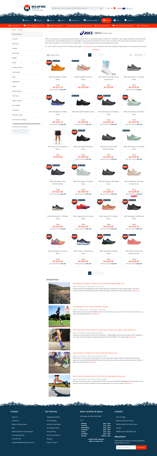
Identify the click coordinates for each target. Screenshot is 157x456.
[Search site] (101, 8)
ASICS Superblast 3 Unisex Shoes (83, 78)
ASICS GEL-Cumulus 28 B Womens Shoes (108, 148)
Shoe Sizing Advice (18, 435)
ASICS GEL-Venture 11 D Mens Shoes (134, 78)
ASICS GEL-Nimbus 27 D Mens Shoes (83, 182)
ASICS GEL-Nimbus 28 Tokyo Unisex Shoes (133, 182)
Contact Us (15, 421)
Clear (25, 131)
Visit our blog (120, 417)
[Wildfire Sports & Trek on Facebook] (127, 8)
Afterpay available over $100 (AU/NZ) (79, 26)
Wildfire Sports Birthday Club (126, 432)
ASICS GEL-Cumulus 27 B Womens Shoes (134, 252)
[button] (26, 39)
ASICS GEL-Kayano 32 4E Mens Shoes (108, 113)
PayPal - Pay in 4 (52, 442)
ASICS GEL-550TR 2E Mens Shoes (83, 112)
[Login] (109, 8)
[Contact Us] (106, 8)
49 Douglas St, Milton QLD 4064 (90, 416)
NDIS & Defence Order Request (22, 432)
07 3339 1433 (16, 439)
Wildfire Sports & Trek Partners (126, 424)
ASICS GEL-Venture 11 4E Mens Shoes (57, 217)
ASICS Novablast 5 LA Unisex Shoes (57, 252)
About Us (15, 417)
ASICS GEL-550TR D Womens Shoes (83, 148)
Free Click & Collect (103, 26)
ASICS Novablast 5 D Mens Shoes (58, 78)
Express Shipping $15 (56, 26)
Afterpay (49, 439)
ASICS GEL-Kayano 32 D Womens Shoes (58, 182)
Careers (118, 428)
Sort (131, 55)
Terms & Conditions (53, 435)
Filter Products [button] (17, 34)
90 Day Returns (15, 26)
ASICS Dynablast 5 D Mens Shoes (108, 252)
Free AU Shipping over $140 (35, 26)
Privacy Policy (51, 432)
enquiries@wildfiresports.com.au (23, 442)
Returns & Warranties (19, 424)
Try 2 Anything (143, 26)
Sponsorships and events (124, 421)
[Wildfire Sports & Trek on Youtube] (132, 8)
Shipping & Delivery (53, 417)
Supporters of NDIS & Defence (124, 26)
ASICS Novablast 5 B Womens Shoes (134, 217)
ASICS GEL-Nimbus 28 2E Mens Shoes (134, 113)
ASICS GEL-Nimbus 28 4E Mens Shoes (108, 182)
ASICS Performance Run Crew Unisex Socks (108, 78)
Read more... (136, 290)
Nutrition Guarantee (54, 424)
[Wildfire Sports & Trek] (34, 8)
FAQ (13, 428)
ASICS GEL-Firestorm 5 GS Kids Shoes (134, 148)
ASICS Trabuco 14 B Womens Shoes (83, 252)
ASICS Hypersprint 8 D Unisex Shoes (83, 217)
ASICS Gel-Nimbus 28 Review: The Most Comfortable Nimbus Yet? (95, 353)
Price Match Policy (53, 428)
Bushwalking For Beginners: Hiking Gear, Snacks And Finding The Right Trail (98, 283)
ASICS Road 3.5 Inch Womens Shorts (58, 148)
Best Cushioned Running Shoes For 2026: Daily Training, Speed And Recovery (99, 376)
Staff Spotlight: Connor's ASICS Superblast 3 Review (90, 307)
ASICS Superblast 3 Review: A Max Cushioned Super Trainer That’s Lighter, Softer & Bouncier (104, 330)
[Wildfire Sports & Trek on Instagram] (129, 8)
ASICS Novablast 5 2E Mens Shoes (58, 113)
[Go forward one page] (102, 55)
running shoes (87, 46)
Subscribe (141, 447)
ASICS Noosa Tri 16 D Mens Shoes (108, 217)
